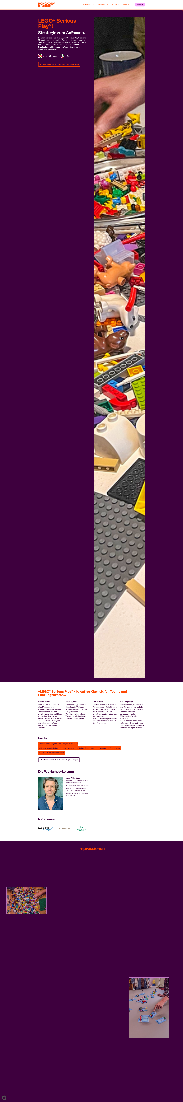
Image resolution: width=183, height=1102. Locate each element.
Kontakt (140, 5)
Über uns (126, 5)
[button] (4, 1098)
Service (114, 5)
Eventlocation (86, 5)
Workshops (101, 5)
